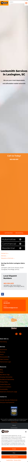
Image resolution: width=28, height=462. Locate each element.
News (1, 372)
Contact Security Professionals (8, 400)
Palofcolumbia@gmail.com (11, 307)
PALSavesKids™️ (4, 357)
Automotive (9, 233)
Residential (19, 233)
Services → (4, 255)
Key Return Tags (4, 374)
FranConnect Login (5, 362)
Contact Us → (5, 253)
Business (2, 352)
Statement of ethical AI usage (8, 391)
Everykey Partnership (6, 377)
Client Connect (4, 359)
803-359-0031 (9, 283)
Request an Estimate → (8, 258)
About (14, 425)
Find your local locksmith (7, 402)
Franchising (3, 341)
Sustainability (4, 389)
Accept (14, 449)
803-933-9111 (14, 159)
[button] (26, 432)
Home (2, 354)
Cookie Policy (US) (5, 384)
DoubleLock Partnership (7, 379)
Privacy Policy (17, 460)
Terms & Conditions (5, 387)
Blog (1, 369)
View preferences (14, 456)
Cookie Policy (9, 460)
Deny (14, 452)
